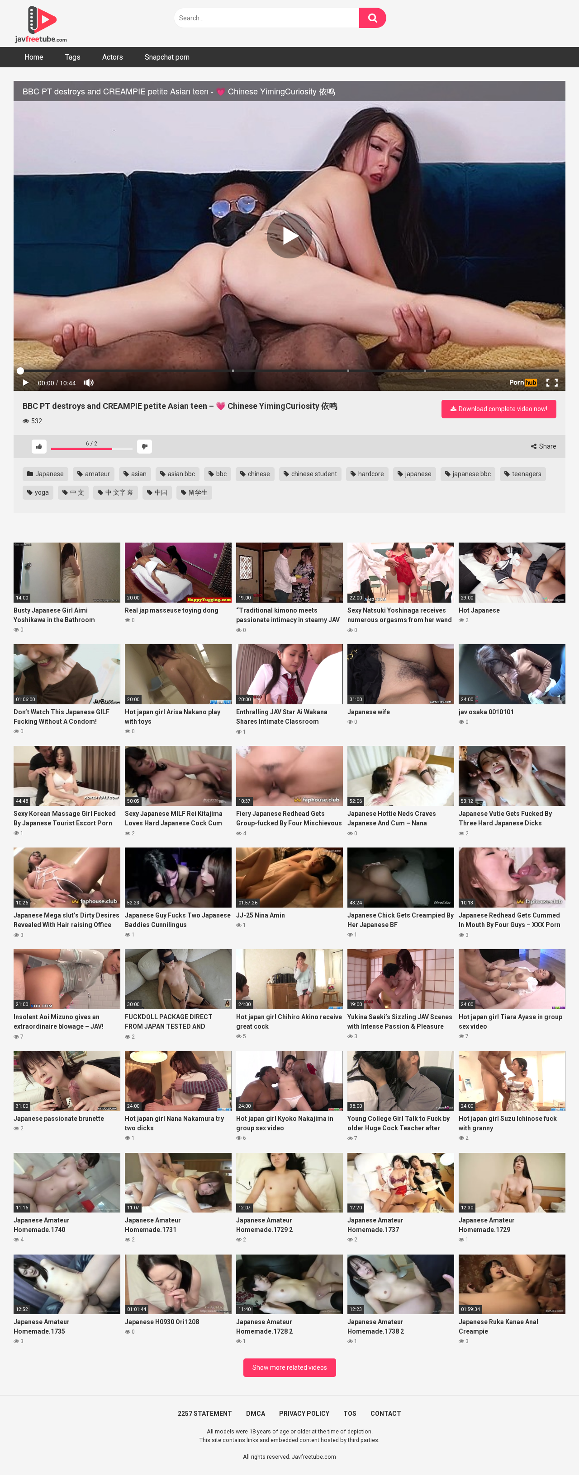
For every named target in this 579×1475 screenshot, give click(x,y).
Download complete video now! (502, 408)
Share (547, 446)
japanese (418, 474)
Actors (112, 57)
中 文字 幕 (118, 492)
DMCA (255, 1413)
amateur (97, 474)
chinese (258, 474)
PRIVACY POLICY (304, 1413)
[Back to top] (548, 1447)
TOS (349, 1413)
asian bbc (180, 474)
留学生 (197, 492)
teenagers (526, 474)
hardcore (370, 474)
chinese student (313, 474)
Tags (73, 57)
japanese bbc (471, 474)
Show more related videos (289, 1367)
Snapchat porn (167, 57)
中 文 (76, 492)
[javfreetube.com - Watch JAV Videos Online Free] (41, 23)
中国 (160, 492)
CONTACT (385, 1413)
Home (33, 57)
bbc (221, 474)
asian (138, 474)
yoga (41, 492)
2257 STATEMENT (205, 1413)
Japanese (49, 474)
